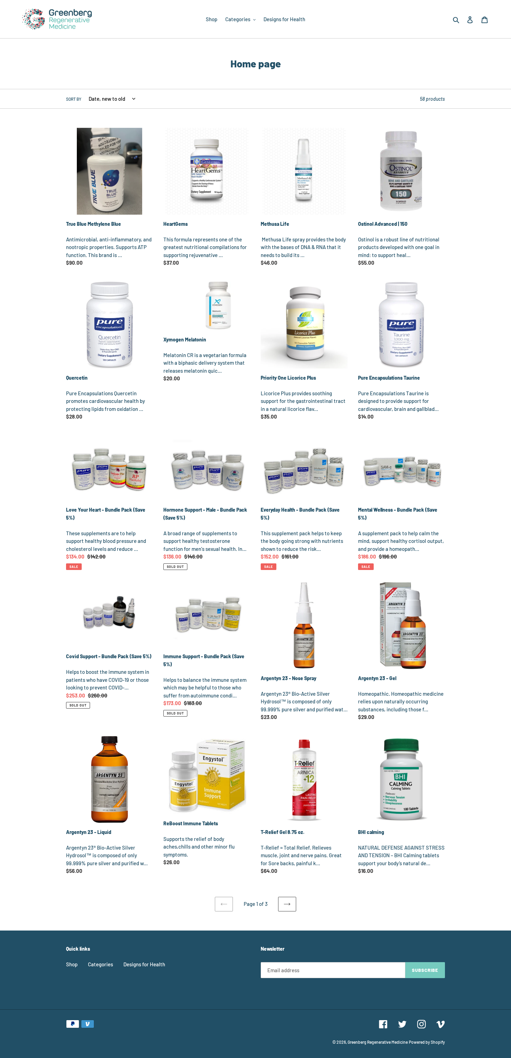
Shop (72, 964)
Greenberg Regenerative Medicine (378, 1042)
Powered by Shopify (427, 1042)
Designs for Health (144, 964)
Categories (100, 964)
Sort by (73, 99)
